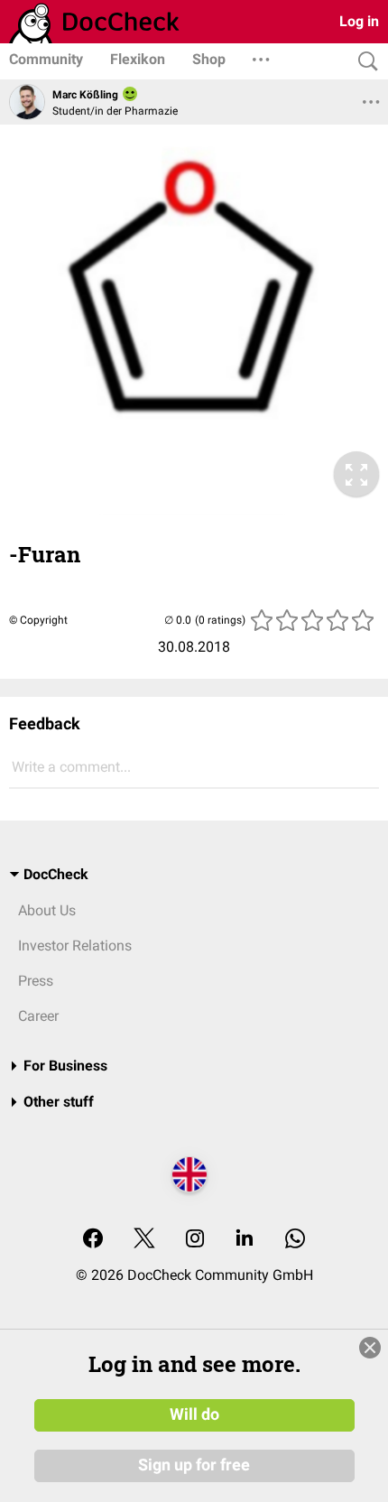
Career (38, 1016)
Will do (194, 1414)
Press (35, 980)
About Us (47, 910)
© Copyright (38, 620)
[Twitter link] (144, 1239)
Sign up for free (194, 1465)
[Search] (363, 62)
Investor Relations (75, 945)
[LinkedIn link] (244, 1239)
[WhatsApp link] (295, 1239)
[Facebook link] (93, 1239)
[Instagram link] (195, 1239)
